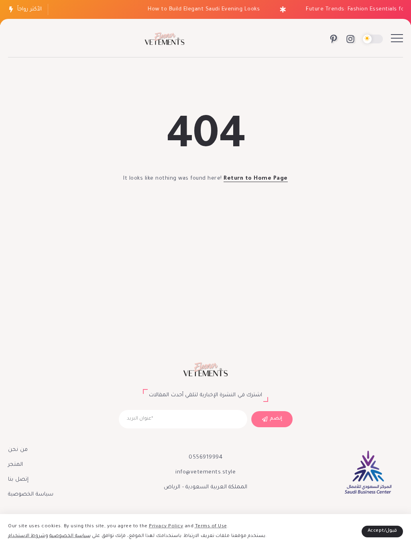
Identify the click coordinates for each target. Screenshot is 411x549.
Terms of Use (211, 526)
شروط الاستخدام (26, 536)
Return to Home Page (256, 179)
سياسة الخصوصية (70, 536)
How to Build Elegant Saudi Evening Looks (201, 9)
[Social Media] (333, 39)
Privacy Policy (166, 526)
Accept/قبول (382, 531)
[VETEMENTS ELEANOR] (164, 40)
